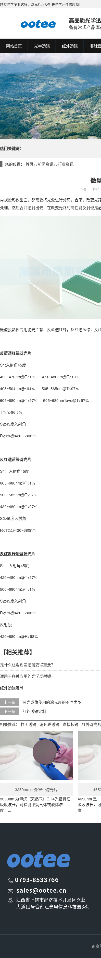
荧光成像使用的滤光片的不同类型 (52, 702)
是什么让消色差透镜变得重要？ (27, 664)
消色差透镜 (49, 724)
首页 (29, 164)
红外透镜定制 (12, 688)
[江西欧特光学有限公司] (29, 23)
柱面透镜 (28, 724)
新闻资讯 (45, 164)
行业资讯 (66, 164)
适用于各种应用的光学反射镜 (25, 676)
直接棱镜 (70, 724)
